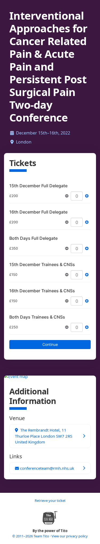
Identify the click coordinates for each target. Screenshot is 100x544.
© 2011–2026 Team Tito (31, 536)
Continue (50, 344)
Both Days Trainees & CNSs (37, 317)
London (23, 142)
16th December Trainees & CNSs (42, 290)
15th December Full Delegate (38, 185)
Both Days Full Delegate (33, 238)
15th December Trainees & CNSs (42, 264)
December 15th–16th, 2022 (43, 133)
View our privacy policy (69, 536)
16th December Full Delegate (38, 212)
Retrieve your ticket (50, 500)
